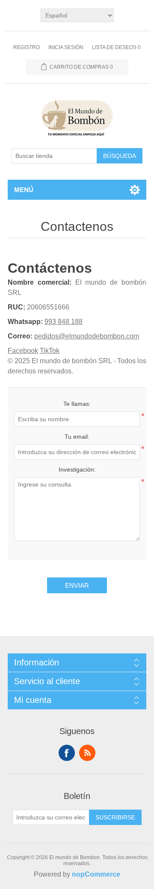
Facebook (23, 350)
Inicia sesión (65, 47)
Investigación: (77, 469)
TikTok (49, 350)
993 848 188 (63, 321)
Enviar (77, 585)
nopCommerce (96, 874)
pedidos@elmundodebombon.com (86, 336)
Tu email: (77, 436)
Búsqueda (119, 155)
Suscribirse (115, 817)
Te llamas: (77, 403)
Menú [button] (23, 189)
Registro (26, 47)
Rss (87, 753)
